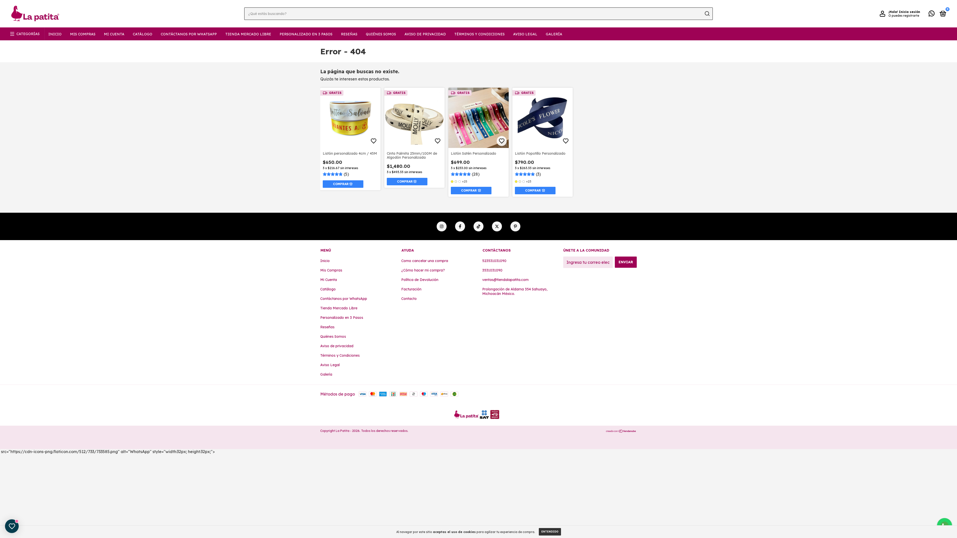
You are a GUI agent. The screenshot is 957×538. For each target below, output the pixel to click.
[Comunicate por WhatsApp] (931, 14)
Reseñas (349, 34)
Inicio (55, 34)
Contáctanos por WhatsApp (189, 34)
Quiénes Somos (381, 34)
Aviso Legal (525, 34)
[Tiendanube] (621, 431)
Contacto (409, 298)
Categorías (28, 34)
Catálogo (142, 34)
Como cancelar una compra (424, 261)
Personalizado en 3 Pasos (306, 34)
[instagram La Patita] (442, 226)
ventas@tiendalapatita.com (505, 279)
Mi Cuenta (114, 34)
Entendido (549, 531)
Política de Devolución (419, 279)
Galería (554, 34)
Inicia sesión (909, 12)
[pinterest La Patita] (515, 226)
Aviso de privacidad (425, 34)
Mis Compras (82, 34)
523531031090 (494, 261)
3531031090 (492, 270)
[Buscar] (707, 13)
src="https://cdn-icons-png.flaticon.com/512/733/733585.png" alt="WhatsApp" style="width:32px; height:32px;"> (107, 451)
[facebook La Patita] (460, 226)
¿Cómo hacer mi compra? (423, 270)
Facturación (411, 289)
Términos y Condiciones (479, 34)
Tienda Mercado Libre (248, 34)
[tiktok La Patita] (478, 226)
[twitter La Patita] (497, 226)
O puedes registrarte (903, 15)
